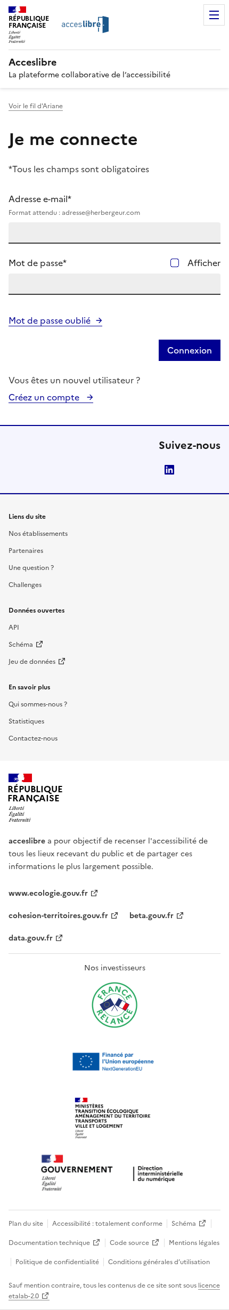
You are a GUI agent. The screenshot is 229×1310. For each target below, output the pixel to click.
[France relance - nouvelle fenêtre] (114, 1005)
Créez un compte (45, 397)
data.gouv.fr (31, 938)
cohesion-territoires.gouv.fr (58, 915)
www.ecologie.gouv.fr (48, 893)
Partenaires (26, 551)
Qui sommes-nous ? (38, 704)
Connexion (189, 350)
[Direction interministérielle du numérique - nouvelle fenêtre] (114, 1174)
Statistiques (26, 721)
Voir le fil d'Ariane (36, 106)
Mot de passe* (38, 262)
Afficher (203, 262)
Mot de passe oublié (50, 320)
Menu (214, 15)
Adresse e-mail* (74, 205)
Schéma (21, 644)
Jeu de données (32, 661)
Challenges (25, 585)
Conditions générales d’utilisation (159, 1262)
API (14, 627)
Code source (129, 1243)
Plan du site (26, 1223)
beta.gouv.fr (151, 915)
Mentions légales (194, 1243)
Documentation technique (49, 1243)
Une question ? (31, 568)
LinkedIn (169, 469)
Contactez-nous (33, 738)
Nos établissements (38, 534)
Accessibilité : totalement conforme (107, 1223)
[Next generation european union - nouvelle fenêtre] (114, 1062)
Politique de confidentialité (57, 1262)
